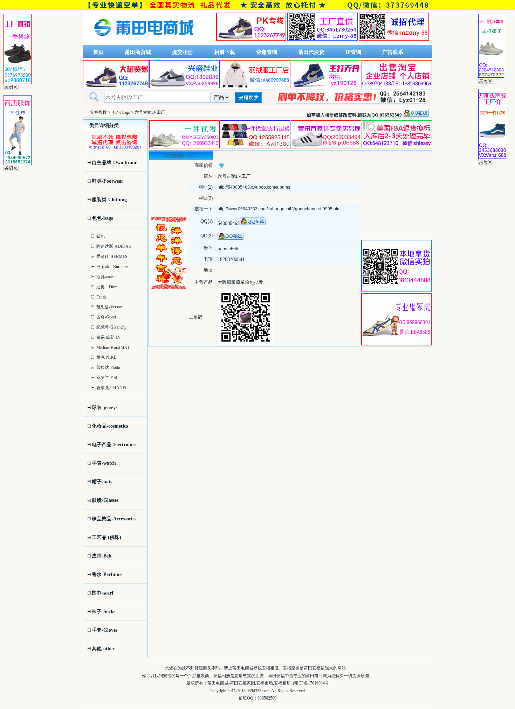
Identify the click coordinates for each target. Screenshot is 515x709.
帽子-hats (102, 481)
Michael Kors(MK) (112, 347)
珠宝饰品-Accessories (114, 518)
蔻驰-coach (106, 276)
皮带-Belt (102, 556)
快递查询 (266, 52)
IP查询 (353, 52)
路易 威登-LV (108, 337)
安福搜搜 (98, 112)
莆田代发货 (311, 52)
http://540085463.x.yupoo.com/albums (254, 187)
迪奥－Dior (106, 287)
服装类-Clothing (109, 199)
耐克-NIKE (106, 357)
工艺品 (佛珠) (106, 537)
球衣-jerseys (104, 407)
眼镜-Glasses (105, 500)
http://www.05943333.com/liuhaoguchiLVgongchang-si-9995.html (280, 208)
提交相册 (182, 52)
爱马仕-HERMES (112, 256)
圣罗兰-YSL (107, 377)
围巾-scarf (103, 593)
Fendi (101, 297)
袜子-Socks (103, 611)
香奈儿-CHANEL (112, 387)
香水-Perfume (107, 574)
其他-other (103, 648)
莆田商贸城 (138, 52)
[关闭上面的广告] (11, 88)
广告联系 (392, 52)
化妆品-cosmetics (110, 426)
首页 (98, 52)
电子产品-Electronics (114, 444)
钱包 (100, 236)
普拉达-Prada (108, 367)
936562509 (267, 698)
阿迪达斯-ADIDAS (113, 246)
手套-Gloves (104, 630)
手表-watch (104, 463)
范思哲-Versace (109, 306)
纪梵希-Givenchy (111, 327)
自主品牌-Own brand (115, 162)
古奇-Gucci (106, 317)
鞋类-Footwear (107, 181)
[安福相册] (144, 43)
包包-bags (121, 112)
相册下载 (224, 52)
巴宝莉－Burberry (112, 266)
